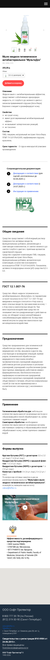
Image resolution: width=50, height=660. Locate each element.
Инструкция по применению (25, 191)
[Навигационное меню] (46, 4)
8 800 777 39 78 (11, 616)
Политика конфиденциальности (15, 648)
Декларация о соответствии (25, 173)
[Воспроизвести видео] (25, 507)
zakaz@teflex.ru (9, 488)
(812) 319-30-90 (11, 619)
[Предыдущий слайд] (6, 30)
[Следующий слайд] (43, 30)
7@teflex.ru (6, 628)
